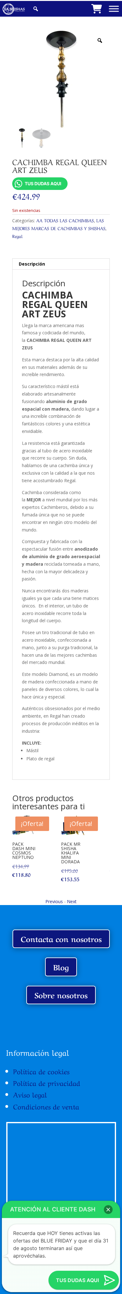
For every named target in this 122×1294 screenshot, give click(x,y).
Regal (17, 236)
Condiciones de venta (46, 1106)
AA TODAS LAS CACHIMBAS (65, 220)
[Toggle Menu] (114, 9)
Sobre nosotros (61, 994)
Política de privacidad (46, 1082)
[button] (108, 1209)
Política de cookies (41, 1071)
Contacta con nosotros (61, 938)
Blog (61, 966)
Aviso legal (30, 1094)
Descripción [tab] (32, 264)
